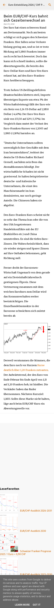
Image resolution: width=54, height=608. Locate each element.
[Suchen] (50, 4)
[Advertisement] (27, 454)
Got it (36, 604)
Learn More (22, 604)
